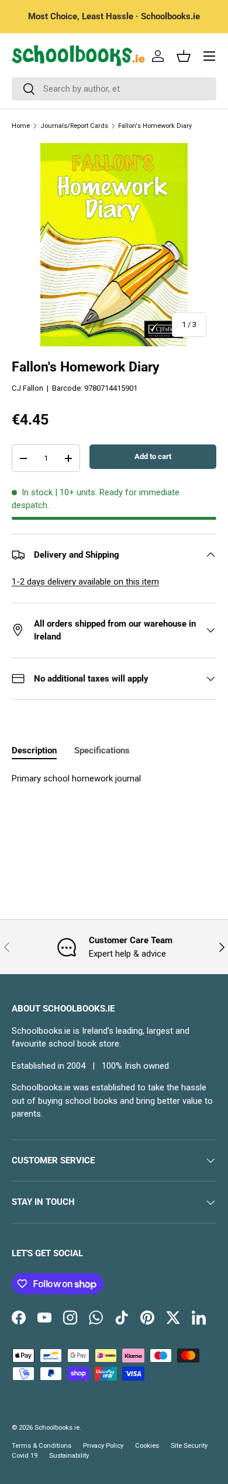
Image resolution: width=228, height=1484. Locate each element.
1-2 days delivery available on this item (85, 581)
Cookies (147, 1446)
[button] (183, 56)
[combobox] (114, 88)
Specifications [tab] (102, 750)
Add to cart (152, 456)
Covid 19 (24, 1455)
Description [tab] (34, 750)
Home (21, 126)
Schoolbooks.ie (57, 1427)
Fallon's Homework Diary (155, 126)
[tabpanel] (114, 779)
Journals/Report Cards (74, 126)
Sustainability (69, 1455)
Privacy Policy (103, 1446)
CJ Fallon (27, 388)
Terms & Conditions (41, 1446)
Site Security (189, 1446)
